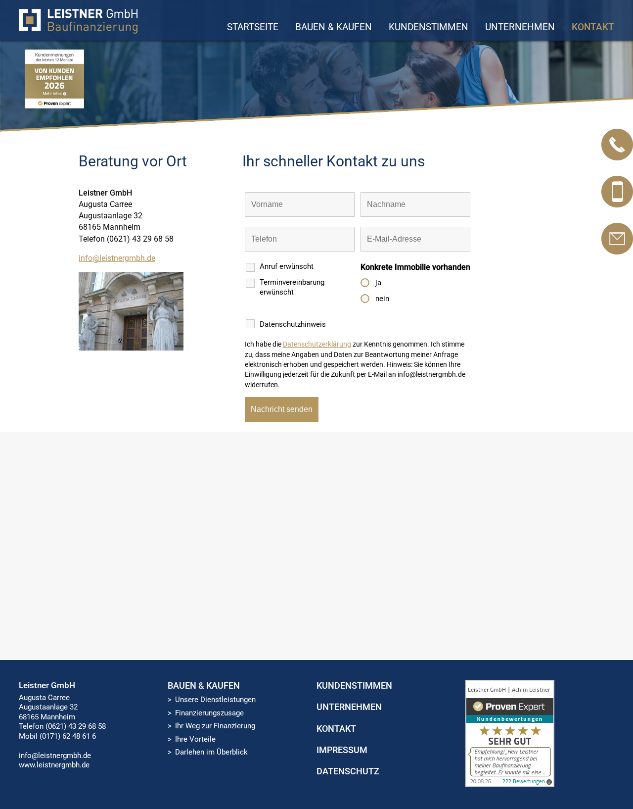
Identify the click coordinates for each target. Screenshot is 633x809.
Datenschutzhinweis (293, 324)
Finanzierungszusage (209, 712)
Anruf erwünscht (287, 266)
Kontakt (593, 27)
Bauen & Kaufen (333, 27)
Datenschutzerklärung (317, 344)
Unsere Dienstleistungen (215, 699)
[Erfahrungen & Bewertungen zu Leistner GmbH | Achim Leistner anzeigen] (509, 784)
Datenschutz (347, 771)
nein (382, 298)
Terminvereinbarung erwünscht (292, 287)
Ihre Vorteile (195, 739)
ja (378, 282)
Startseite (252, 27)
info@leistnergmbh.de (117, 258)
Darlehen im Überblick (211, 752)
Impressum (341, 750)
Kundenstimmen (428, 27)
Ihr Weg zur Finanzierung (215, 725)
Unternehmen (520, 27)
